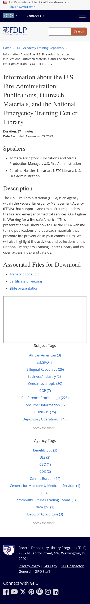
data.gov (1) (45, 507)
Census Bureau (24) (45, 478)
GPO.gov (50, 566)
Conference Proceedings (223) (45, 397)
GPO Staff (42, 571)
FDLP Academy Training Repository (40, 48)
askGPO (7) (45, 362)
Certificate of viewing (25, 281)
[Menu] (82, 16)
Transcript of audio (24, 274)
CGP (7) (45, 390)
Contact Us (35, 16)
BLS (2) (45, 457)
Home (7, 48)
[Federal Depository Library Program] (15, 31)
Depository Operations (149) (45, 419)
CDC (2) (45, 471)
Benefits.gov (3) (45, 450)
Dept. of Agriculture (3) (45, 514)
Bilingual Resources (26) (45, 369)
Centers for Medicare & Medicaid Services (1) (45, 485)
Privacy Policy (29, 566)
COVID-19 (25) (45, 412)
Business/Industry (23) (45, 376)
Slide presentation (23, 288)
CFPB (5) (45, 493)
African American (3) (45, 355)
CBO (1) (45, 464)
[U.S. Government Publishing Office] (10, 15)
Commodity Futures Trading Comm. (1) (45, 500)
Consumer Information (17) (45, 405)
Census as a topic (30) (45, 383)
